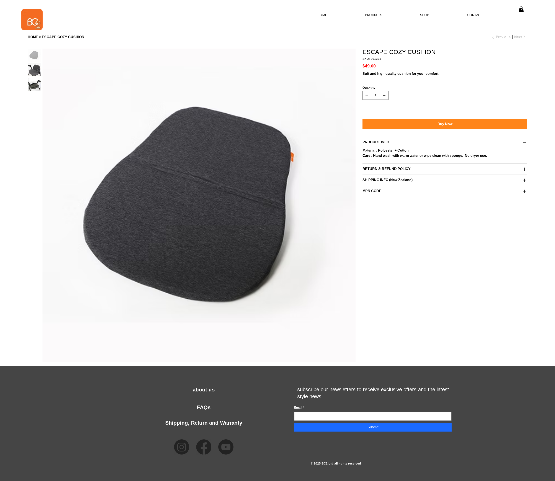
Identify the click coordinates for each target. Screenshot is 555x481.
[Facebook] (203, 447)
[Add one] (384, 95)
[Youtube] (225, 447)
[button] (521, 9)
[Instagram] (181, 447)
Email (299, 407)
